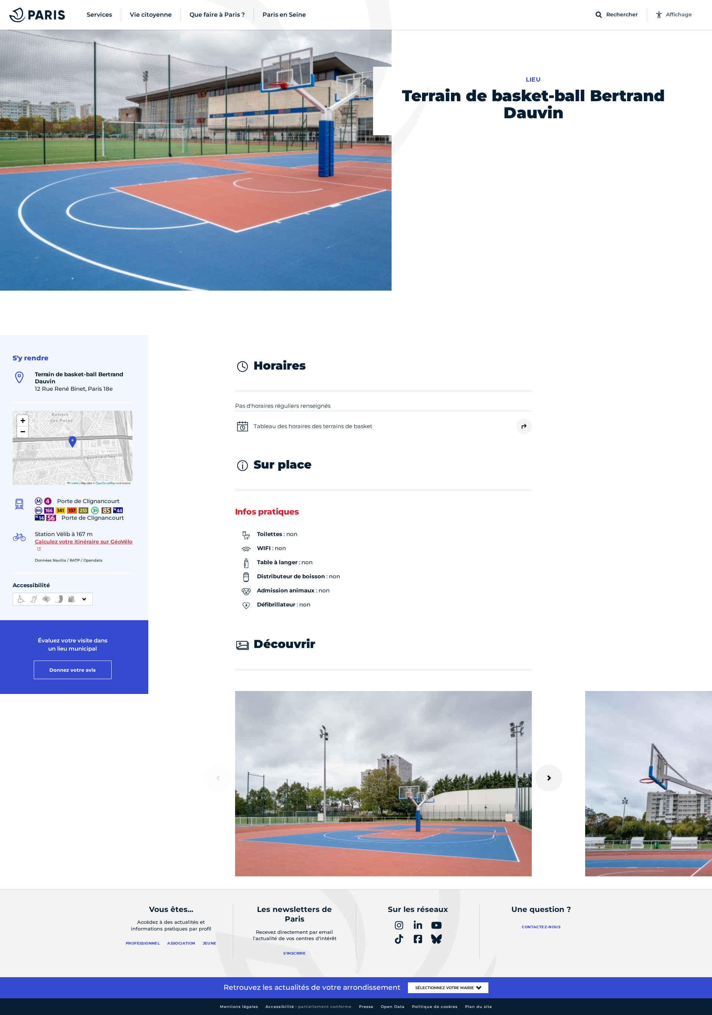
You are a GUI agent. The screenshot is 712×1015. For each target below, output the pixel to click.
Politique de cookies (435, 1006)
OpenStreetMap (105, 483)
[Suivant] (548, 778)
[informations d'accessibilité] (53, 599)
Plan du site (478, 1006)
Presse (366, 1006)
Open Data (393, 1006)
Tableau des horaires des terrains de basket (313, 426)
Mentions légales (239, 1006)
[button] (72, 442)
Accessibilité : (309, 1006)
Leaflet (74, 483)
